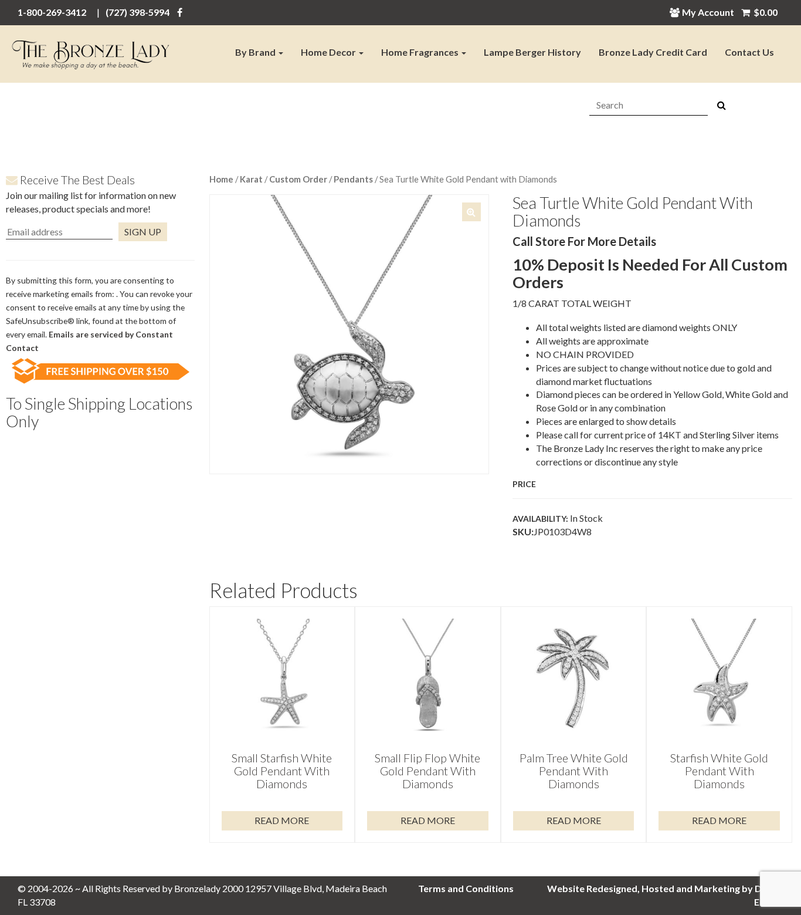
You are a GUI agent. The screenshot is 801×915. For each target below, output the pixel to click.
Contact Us (749, 52)
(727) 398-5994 (137, 12)
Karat (251, 179)
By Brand (256, 52)
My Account (708, 12)
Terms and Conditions (466, 888)
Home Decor (329, 52)
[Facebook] (179, 12)
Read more (281, 820)
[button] (471, 211)
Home (221, 179)
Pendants (353, 179)
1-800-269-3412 (52, 12)
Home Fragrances (420, 52)
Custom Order (298, 179)
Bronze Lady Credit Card (653, 52)
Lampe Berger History (532, 52)
